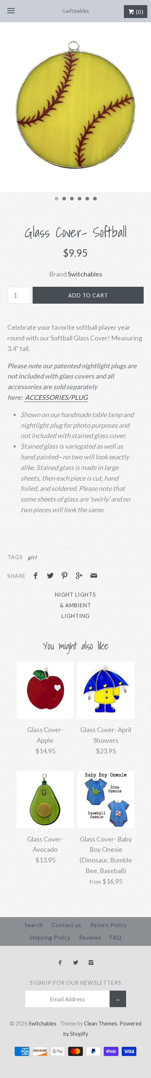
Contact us (66, 925)
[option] (75, 107)
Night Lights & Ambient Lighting (75, 605)
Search (34, 925)
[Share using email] (94, 576)
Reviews (90, 937)
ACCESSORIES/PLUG (56, 397)
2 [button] (63, 199)
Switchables (85, 274)
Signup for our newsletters (75, 983)
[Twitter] (75, 963)
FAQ (116, 937)
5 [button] (87, 199)
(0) (139, 11)
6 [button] (94, 199)
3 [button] (71, 199)
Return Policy (108, 925)
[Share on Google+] (81, 576)
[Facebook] (59, 963)
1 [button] (56, 199)
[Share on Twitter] (52, 576)
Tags (15, 557)
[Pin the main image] (66, 576)
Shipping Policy (50, 937)
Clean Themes (100, 1023)
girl (32, 557)
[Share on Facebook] (37, 576)
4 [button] (79, 199)
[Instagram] (91, 963)
